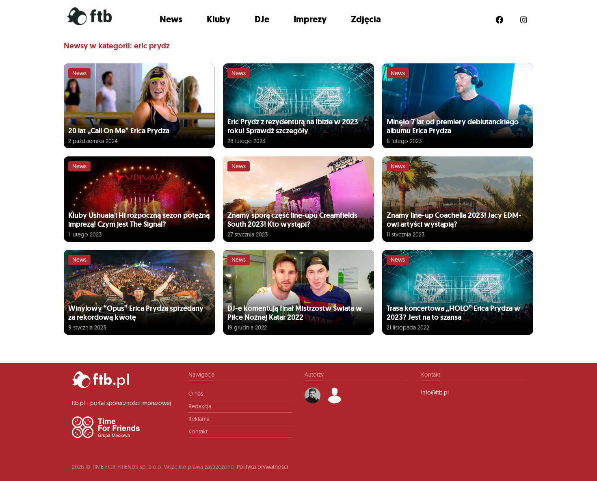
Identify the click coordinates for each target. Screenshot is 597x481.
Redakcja (199, 406)
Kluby (218, 19)
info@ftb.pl (435, 392)
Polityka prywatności (262, 466)
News (171, 19)
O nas (195, 393)
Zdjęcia (366, 19)
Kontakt (198, 431)
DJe (262, 19)
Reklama (199, 418)
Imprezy (310, 19)
